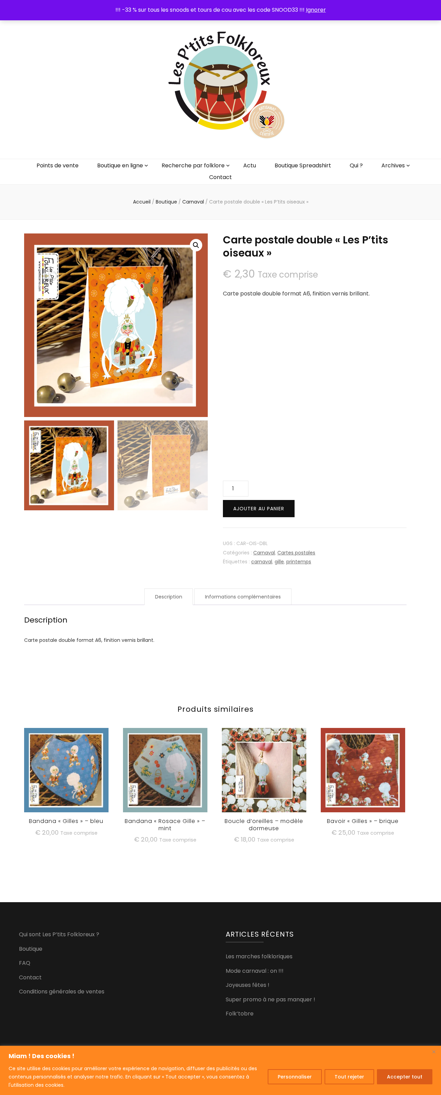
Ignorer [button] (316, 10)
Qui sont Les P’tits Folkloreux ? (59, 934)
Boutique (30, 949)
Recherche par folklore (193, 165)
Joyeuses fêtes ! (247, 985)
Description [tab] (168, 596)
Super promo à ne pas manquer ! (270, 999)
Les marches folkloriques (259, 956)
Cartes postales (296, 552)
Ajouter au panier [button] (66, 769)
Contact (220, 177)
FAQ (24, 963)
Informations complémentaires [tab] (243, 596)
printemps (298, 561)
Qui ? (356, 165)
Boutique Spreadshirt (303, 165)
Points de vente (58, 165)
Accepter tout (404, 1076)
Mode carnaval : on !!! (255, 971)
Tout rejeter (349, 1076)
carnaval (261, 561)
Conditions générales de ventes (61, 991)
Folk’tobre (240, 1014)
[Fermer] (434, 1051)
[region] (220, 1070)
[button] (196, 245)
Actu (249, 165)
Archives (393, 165)
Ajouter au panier (258, 508)
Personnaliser (295, 1076)
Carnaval (264, 552)
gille (279, 561)
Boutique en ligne (120, 165)
